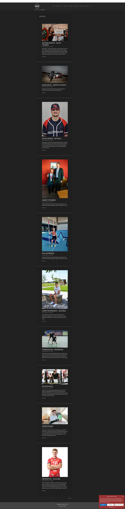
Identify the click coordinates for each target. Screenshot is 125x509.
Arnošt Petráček (49, 200)
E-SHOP (50, 1)
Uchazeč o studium (41, 1)
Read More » (44, 56)
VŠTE (36, 1)
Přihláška (46, 1)
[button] (123, 496)
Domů (36, 9)
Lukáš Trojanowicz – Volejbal (54, 311)
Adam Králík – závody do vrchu (54, 85)
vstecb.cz (64, 506)
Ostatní (43, 46)
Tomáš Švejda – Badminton (52, 350)
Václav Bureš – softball (52, 138)
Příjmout (103, 504)
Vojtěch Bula (47, 386)
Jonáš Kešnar (47, 426)
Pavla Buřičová (48, 253)
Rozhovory (39, 9)
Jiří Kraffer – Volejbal (51, 479)
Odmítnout (110, 504)
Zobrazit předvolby (119, 504)
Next (70, 498)
